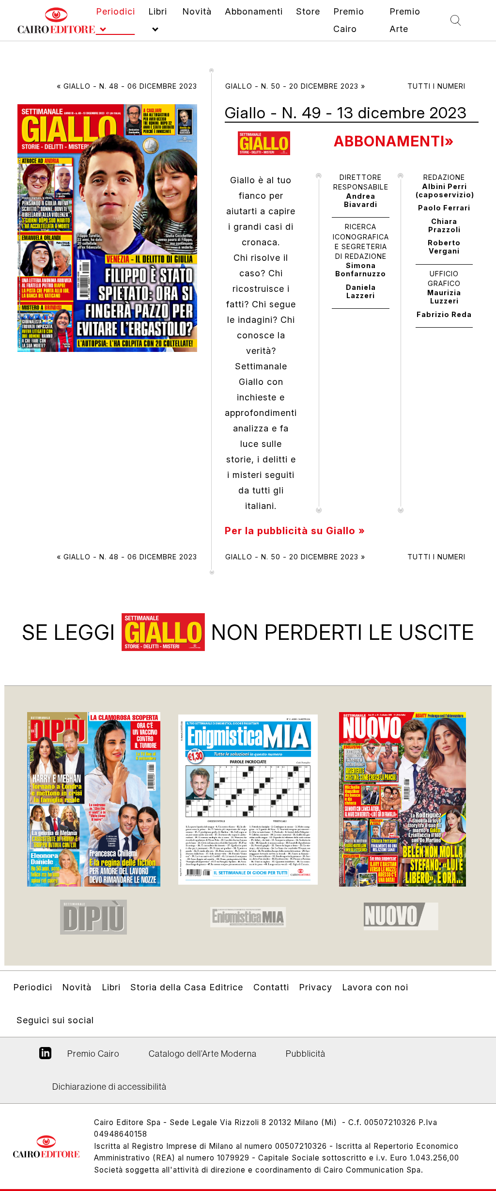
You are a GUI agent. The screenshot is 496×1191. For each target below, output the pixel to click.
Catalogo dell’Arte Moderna (203, 1053)
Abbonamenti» (394, 141)
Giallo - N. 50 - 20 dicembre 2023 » (295, 86)
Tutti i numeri (436, 86)
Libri (111, 987)
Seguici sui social (55, 1020)
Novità (77, 987)
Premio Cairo (93, 1053)
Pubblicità (306, 1053)
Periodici (32, 987)
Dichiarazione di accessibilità (109, 1086)
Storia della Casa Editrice (186, 987)
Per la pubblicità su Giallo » (295, 531)
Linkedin (45, 1056)
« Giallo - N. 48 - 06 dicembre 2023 (127, 86)
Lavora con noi (375, 987)
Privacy (315, 987)
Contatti (271, 987)
